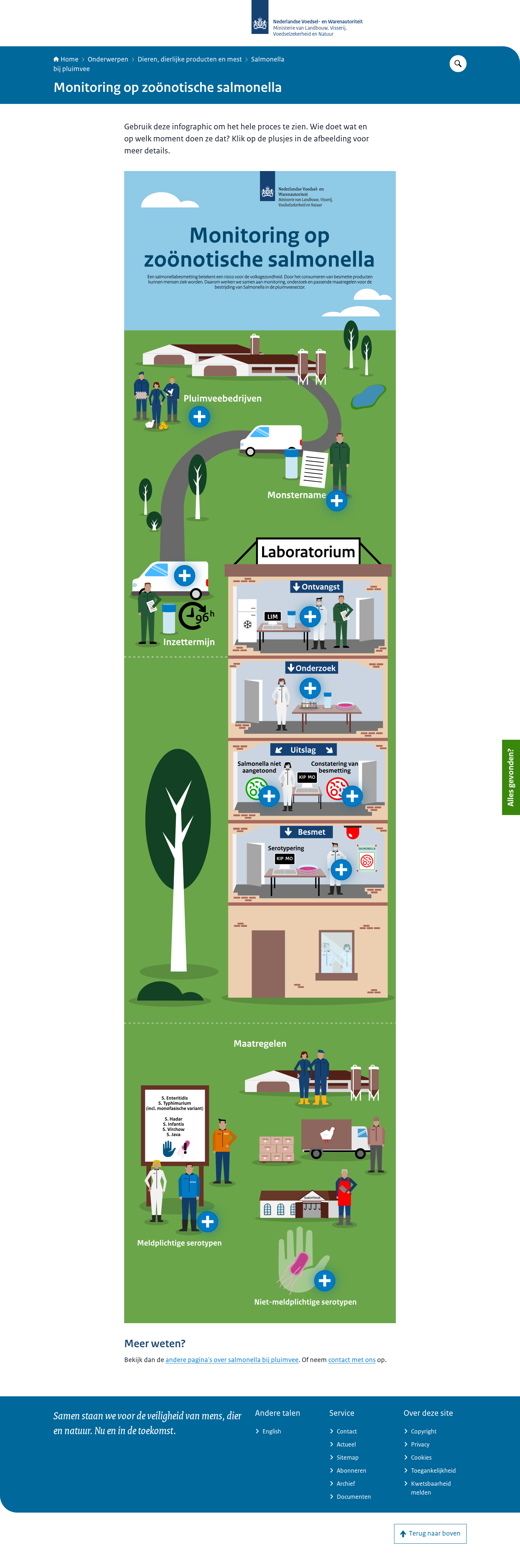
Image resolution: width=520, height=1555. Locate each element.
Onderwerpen (108, 59)
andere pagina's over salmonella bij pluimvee (232, 1360)
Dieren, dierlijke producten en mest (190, 59)
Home (69, 59)
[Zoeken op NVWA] (458, 63)
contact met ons (352, 1360)
